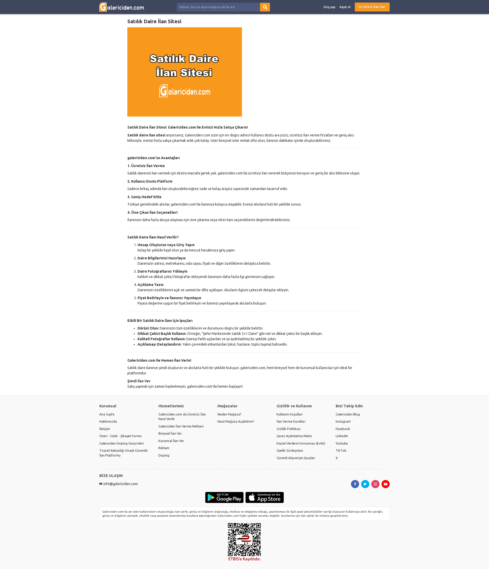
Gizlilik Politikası (289, 429)
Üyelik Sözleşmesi (290, 450)
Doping (163, 455)
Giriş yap (329, 7)
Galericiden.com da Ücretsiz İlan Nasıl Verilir (182, 416)
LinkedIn (342, 436)
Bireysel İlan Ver (170, 433)
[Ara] (265, 7)
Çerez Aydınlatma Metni (294, 436)
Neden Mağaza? (229, 414)
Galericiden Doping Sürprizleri (121, 443)
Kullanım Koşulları (290, 414)
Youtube (342, 443)
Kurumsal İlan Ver (171, 440)
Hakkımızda (108, 421)
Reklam (163, 448)
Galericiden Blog (348, 414)
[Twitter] (365, 484)
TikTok (341, 450)
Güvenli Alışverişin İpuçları (296, 458)
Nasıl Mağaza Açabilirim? (236, 421)
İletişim (104, 429)
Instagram (343, 421)
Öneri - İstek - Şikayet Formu (120, 436)
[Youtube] (386, 484)
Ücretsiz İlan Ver (372, 7)
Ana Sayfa (106, 414)
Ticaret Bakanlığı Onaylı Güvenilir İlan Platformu (123, 453)
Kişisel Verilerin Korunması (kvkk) (301, 443)
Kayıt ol (345, 7)
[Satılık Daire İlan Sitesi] (244, 72)
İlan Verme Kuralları (291, 421)
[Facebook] (355, 484)
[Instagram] (375, 484)
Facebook (343, 429)
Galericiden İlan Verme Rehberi (181, 426)
